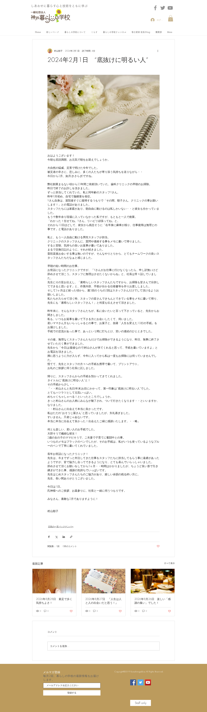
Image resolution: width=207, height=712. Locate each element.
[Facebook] (155, 8)
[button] (170, 18)
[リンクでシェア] (71, 536)
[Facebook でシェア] (48, 536)
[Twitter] (163, 8)
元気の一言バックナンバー (60, 526)
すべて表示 (169, 563)
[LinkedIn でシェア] (63, 536)
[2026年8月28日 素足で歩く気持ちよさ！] (54, 581)
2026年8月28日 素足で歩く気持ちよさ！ (54, 601)
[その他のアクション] (158, 51)
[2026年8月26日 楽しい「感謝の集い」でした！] (153, 581)
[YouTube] (148, 682)
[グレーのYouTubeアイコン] (170, 8)
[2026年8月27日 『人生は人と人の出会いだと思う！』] (103, 581)
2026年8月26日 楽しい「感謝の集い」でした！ (152, 601)
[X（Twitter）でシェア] (56, 536)
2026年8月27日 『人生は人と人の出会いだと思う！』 (103, 601)
